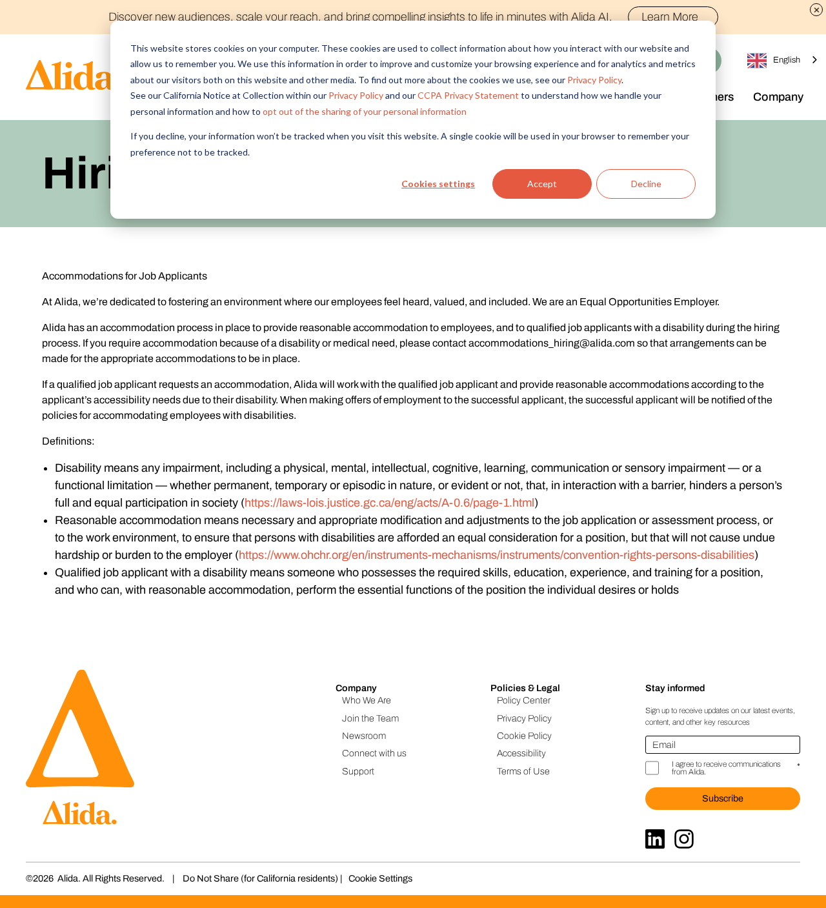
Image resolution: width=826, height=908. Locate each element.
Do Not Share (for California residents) (260, 878)
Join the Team (370, 718)
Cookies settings (438, 183)
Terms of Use (523, 771)
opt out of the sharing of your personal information (365, 111)
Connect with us (374, 753)
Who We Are (366, 700)
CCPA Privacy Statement (468, 95)
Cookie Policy (524, 736)
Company (778, 96)
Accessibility (521, 753)
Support (358, 771)
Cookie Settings (380, 878)
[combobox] (783, 60)
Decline (646, 183)
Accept (542, 183)
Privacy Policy (594, 79)
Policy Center (523, 700)
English (786, 60)
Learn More (669, 16)
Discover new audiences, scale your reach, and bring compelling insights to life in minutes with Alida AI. (403, 16)
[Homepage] (61, 77)
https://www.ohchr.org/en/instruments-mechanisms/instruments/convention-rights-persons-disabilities (496, 555)
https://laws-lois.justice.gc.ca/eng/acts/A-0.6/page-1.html (389, 502)
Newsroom (364, 736)
